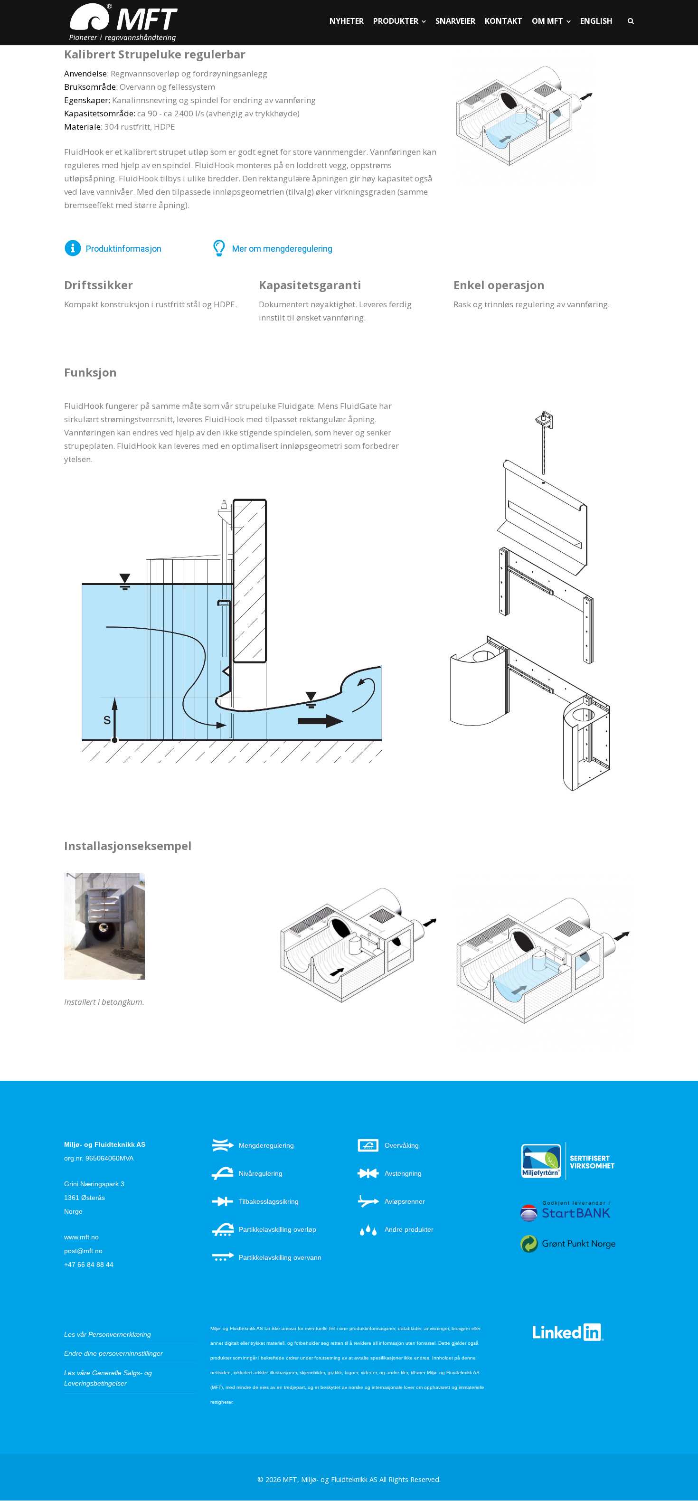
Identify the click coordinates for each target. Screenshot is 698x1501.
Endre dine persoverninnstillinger (113, 1353)
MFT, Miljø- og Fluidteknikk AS (330, 1479)
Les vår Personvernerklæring (107, 1334)
